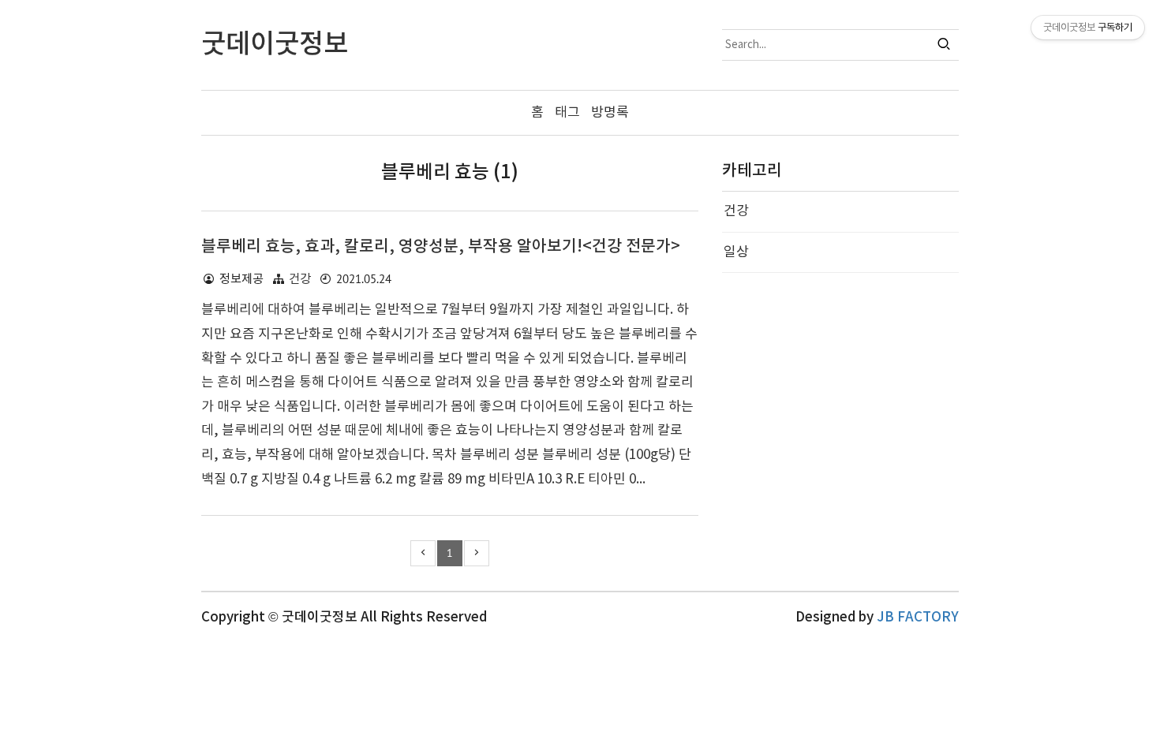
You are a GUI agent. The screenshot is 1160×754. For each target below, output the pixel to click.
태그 (567, 113)
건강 (300, 279)
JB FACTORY (918, 617)
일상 (736, 252)
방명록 (610, 113)
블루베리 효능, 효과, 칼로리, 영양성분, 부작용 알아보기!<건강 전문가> (440, 246)
